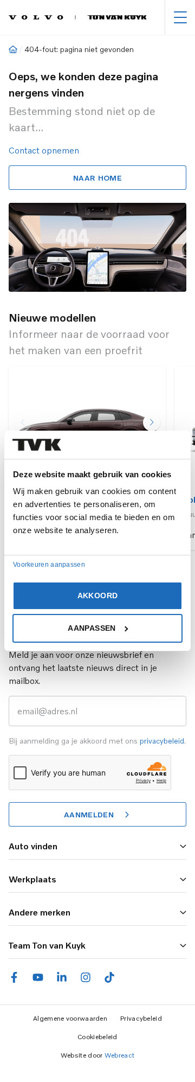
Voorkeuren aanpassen (49, 564)
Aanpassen (91, 628)
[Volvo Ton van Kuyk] (78, 17)
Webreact (119, 1055)
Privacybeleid (141, 1018)
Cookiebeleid (97, 1037)
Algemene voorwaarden (70, 1018)
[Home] (13, 49)
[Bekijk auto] (87, 425)
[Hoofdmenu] (180, 17)
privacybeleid (162, 740)
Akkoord (97, 595)
